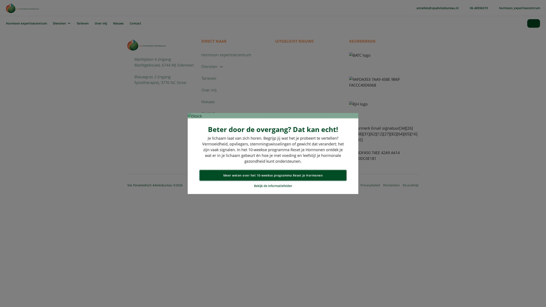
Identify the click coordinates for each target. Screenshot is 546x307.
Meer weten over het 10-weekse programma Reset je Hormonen (273, 175)
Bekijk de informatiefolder (273, 186)
